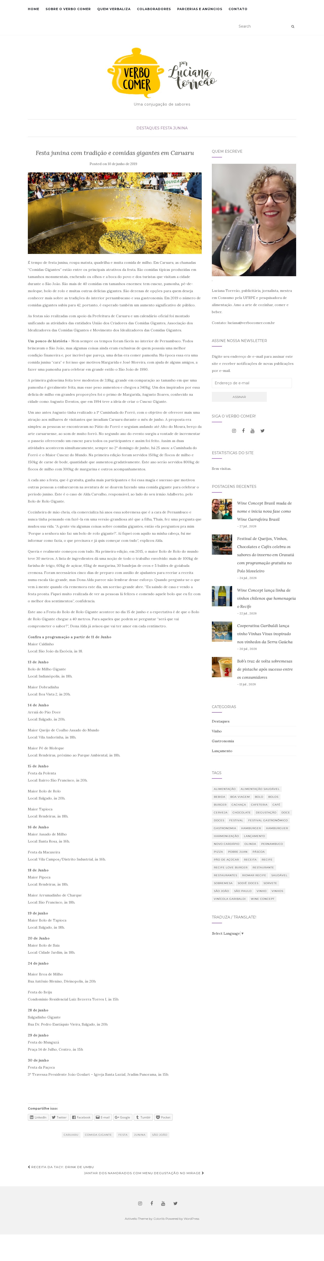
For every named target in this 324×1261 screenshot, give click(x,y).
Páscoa (259, 851)
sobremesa (223, 883)
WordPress (191, 1218)
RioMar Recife (254, 875)
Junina (140, 1134)
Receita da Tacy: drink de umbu (62, 1167)
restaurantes (225, 875)
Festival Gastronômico (268, 820)
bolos (273, 796)
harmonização (226, 836)
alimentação (225, 789)
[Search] (292, 26)
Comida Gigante (98, 1134)
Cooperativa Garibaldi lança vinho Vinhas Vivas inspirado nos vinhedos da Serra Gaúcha (265, 633)
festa (123, 1134)
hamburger (251, 828)
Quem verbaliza (114, 9)
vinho (262, 891)
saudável (279, 875)
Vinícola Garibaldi (230, 898)
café (276, 804)
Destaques (147, 128)
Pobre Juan (238, 851)
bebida (219, 796)
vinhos (277, 891)
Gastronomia (223, 741)
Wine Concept (262, 898)
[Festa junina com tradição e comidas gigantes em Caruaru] (115, 213)
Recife (267, 859)
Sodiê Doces (248, 883)
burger (220, 804)
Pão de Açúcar (226, 859)
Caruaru (71, 1134)
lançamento (254, 836)
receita (250, 859)
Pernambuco (272, 844)
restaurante (263, 867)
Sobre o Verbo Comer (68, 9)
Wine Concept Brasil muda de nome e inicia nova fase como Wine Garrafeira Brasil (264, 511)
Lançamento (222, 751)
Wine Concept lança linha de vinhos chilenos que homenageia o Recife (266, 598)
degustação (266, 812)
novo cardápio (226, 844)
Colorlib (159, 1218)
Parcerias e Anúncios (199, 9)
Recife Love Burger (231, 867)
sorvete (270, 883)
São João (159, 1134)
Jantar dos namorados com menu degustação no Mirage (143, 1173)
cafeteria (259, 804)
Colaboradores (154, 9)
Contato (238, 9)
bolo (259, 796)
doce (285, 812)
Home (33, 9)
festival (236, 820)
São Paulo (243, 891)
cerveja (221, 812)
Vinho (217, 731)
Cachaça (239, 804)
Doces (219, 820)
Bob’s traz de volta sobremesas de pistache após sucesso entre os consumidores (265, 669)
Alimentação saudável (260, 789)
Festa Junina (174, 128)
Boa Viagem (240, 796)
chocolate (242, 812)
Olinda (250, 844)
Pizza (218, 851)
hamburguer (277, 828)
